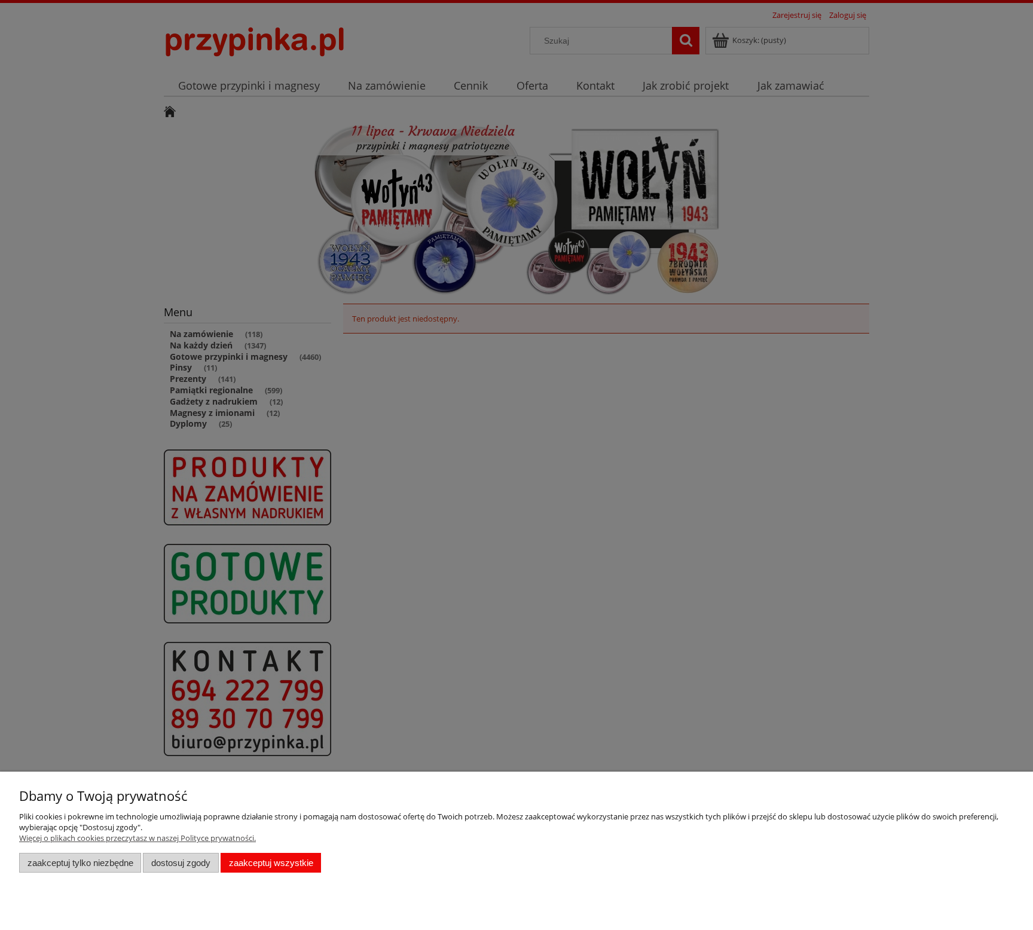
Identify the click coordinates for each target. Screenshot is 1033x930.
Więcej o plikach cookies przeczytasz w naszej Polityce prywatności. (137, 838)
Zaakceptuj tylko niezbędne (80, 863)
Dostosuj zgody (180, 863)
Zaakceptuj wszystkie (271, 863)
